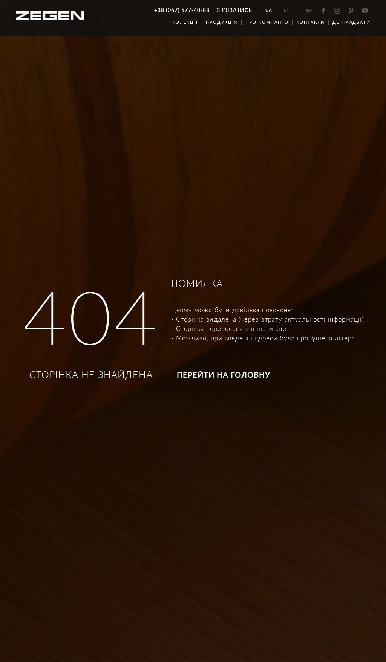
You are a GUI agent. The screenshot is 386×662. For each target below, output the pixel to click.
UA (268, 10)
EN (287, 10)
